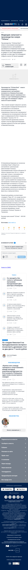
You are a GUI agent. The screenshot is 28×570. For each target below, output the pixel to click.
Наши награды (6, 463)
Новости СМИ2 (6, 267)
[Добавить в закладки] (21, 64)
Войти (6, 257)
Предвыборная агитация (9, 475)
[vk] (10, 497)
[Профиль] (26, 24)
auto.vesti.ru (12, 222)
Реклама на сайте (7, 451)
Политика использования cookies (14, 537)
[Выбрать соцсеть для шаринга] (25, 64)
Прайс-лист (5, 455)
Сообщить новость (8, 443)
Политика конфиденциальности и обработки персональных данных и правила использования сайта (14, 542)
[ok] (14, 497)
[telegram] (5, 497)
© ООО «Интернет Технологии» (14, 559)
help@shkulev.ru (17, 519)
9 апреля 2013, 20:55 (5, 59)
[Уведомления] (22, 24)
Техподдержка (6, 471)
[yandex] (22, 497)
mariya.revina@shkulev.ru (9, 527)
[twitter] (18, 497)
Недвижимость (5, 20)
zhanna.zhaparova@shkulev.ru (8, 524)
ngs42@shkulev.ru (21, 516)
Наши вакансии (6, 467)
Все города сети (7, 479)
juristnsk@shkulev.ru (20, 518)
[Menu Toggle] (2, 24)
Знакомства (14, 20)
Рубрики (4, 447)
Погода (21, 20)
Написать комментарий (9, 65)
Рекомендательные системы (14, 539)
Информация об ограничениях (14, 535)
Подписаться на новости (9, 439)
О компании (5, 459)
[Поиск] (19, 24)
